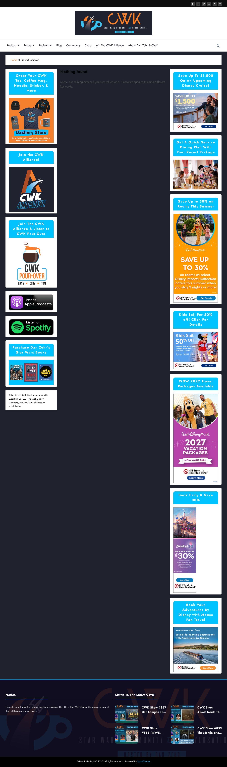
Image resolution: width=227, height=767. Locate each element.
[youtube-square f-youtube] (209, 4)
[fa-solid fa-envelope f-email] (220, 4)
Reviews (44, 45)
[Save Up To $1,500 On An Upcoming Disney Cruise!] (195, 111)
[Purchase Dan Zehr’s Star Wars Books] (31, 372)
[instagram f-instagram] (204, 4)
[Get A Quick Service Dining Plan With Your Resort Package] (195, 174)
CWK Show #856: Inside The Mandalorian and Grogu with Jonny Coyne (209, 709)
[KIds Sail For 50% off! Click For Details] (195, 350)
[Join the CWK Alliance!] (31, 189)
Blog (59, 45)
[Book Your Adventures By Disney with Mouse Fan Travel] (195, 649)
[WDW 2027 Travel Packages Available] (195, 438)
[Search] (218, 46)
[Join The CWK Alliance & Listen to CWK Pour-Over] (31, 263)
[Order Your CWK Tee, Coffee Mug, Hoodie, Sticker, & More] (31, 120)
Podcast (11, 45)
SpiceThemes (143, 761)
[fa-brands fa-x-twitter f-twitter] (198, 4)
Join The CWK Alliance (110, 45)
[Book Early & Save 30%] (184, 550)
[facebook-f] (193, 4)
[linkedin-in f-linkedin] (215, 4)
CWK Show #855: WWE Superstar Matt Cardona (152, 730)
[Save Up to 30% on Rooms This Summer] (195, 258)
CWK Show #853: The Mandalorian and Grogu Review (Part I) (210, 730)
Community (73, 45)
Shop (88, 45)
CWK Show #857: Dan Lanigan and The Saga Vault (154, 709)
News (27, 45)
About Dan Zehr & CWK (143, 45)
